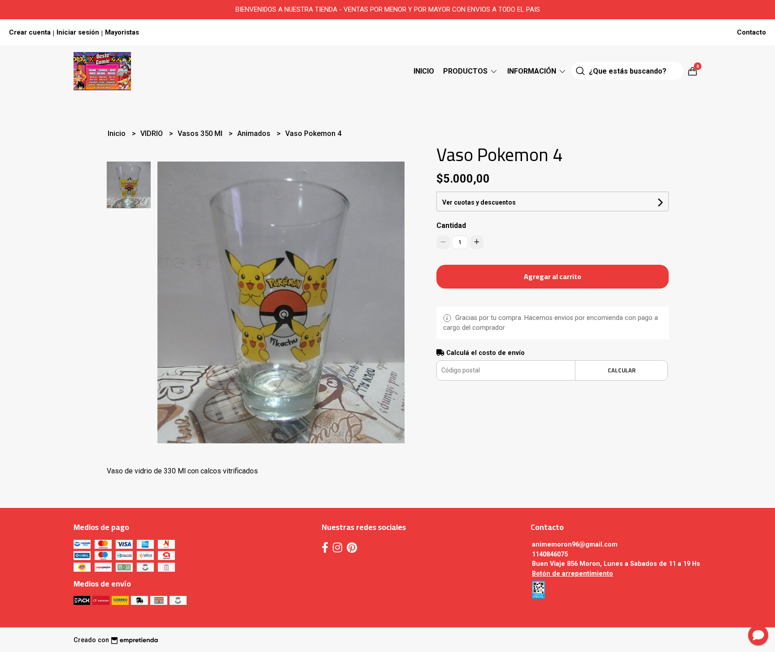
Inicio (424, 71)
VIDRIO (152, 133)
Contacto (751, 32)
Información (532, 71)
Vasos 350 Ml (201, 133)
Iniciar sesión (78, 32)
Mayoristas (122, 32)
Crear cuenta (30, 32)
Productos (466, 71)
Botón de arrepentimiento (572, 574)
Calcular (622, 370)
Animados (254, 133)
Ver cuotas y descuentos (479, 202)
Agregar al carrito (552, 276)
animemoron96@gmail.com (575, 544)
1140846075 (550, 554)
